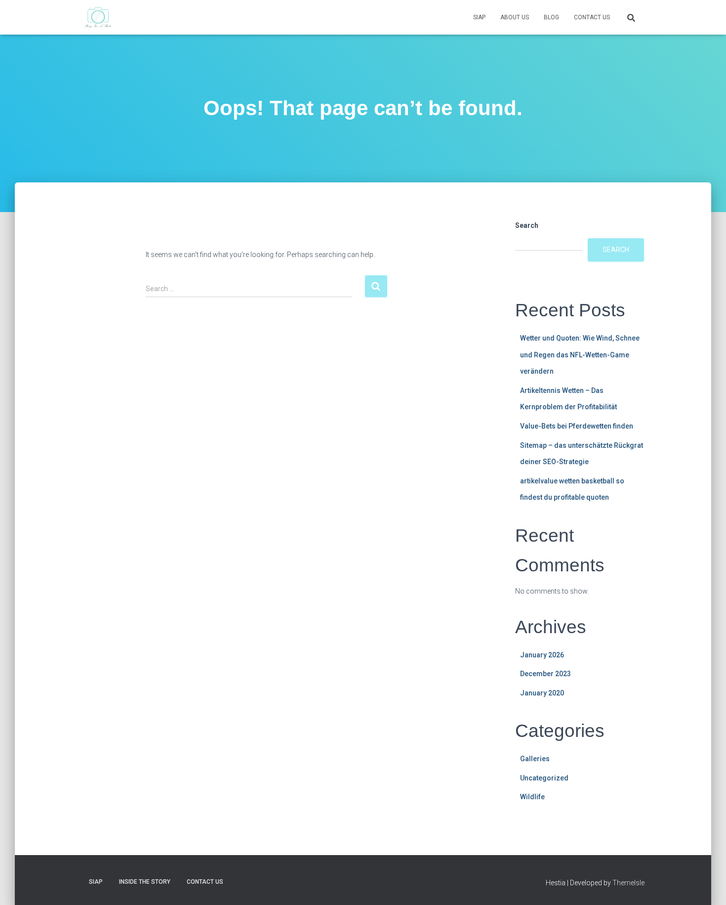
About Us (514, 17)
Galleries (535, 759)
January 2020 (542, 693)
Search (526, 225)
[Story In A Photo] (98, 17)
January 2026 (542, 655)
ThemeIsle (628, 883)
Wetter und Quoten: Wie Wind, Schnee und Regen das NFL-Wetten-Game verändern (580, 354)
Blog (551, 17)
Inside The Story (144, 881)
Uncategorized (544, 778)
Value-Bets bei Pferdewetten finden (576, 426)
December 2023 (545, 674)
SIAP (479, 17)
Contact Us (592, 17)
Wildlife (532, 797)
